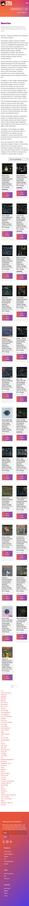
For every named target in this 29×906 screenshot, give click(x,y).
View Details (7, 195)
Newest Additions (8, 854)
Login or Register (22, 12)
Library (6, 895)
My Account (7, 888)
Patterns (6, 856)
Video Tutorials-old (8, 873)
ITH (5, 859)
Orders (5, 893)
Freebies (6, 864)
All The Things (7, 851)
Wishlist (6, 891)
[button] (27, 2)
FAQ (5, 876)
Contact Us (7, 878)
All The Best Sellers (8, 861)
